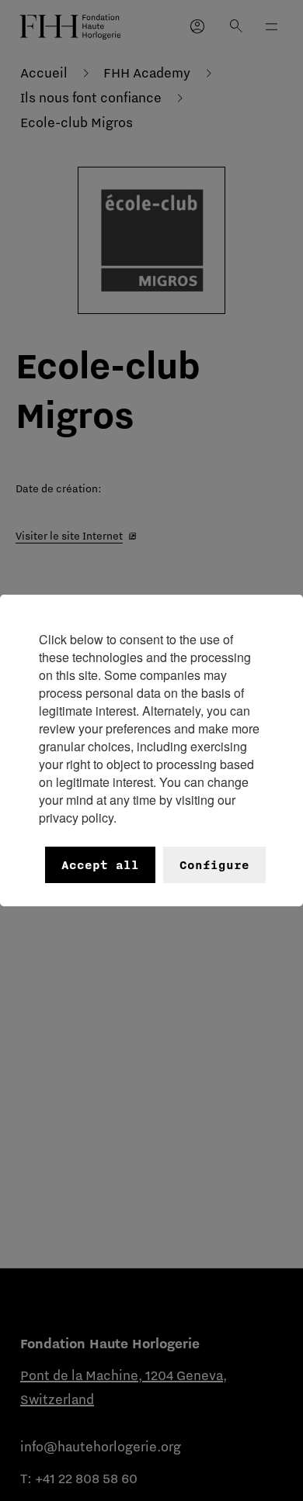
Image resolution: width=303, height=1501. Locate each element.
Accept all (100, 864)
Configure (214, 864)
